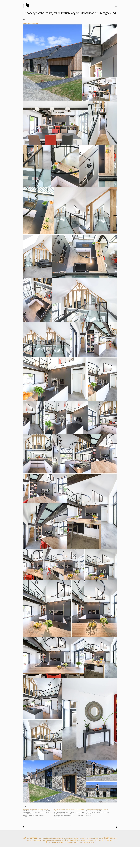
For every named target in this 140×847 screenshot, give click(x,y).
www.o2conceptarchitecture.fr (30, 23)
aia (28, 838)
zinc (85, 842)
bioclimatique (65, 838)
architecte (33, 838)
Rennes (63, 842)
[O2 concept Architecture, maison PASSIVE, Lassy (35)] (102, 812)
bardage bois (59, 838)
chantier (84, 838)
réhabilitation (69, 842)
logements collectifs (49, 840)
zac (83, 842)
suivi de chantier (76, 842)
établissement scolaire (90, 842)
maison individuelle (69, 840)
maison (61, 840)
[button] (52, 62)
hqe (102, 838)
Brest (74, 838)
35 (25, 837)
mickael (78, 840)
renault (58, 842)
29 (23, 838)
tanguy (81, 842)
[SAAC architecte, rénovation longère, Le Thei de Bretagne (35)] (38, 814)
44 (27, 838)
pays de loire (100, 840)
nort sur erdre (88, 840)
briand (81, 838)
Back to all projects (70, 825)
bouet (71, 838)
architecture (53, 838)
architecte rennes (41, 838)
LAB (33, 840)
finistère (100, 838)
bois (69, 838)
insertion (115, 838)
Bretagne (77, 838)
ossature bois (93, 840)
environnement (90, 838)
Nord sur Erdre (82, 840)
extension (95, 838)
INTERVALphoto (29, 840)
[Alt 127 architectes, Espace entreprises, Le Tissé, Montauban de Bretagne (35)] (70, 814)
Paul (97, 840)
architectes (47, 838)
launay (35, 840)
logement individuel (41, 840)
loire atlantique (57, 840)
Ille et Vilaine (108, 838)
